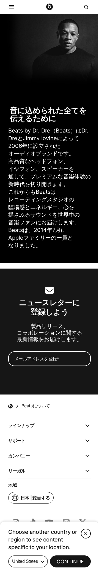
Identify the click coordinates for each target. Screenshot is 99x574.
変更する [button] (35, 499)
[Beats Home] (10, 406)
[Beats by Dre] (49, 7)
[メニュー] (11, 7)
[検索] (86, 6)
